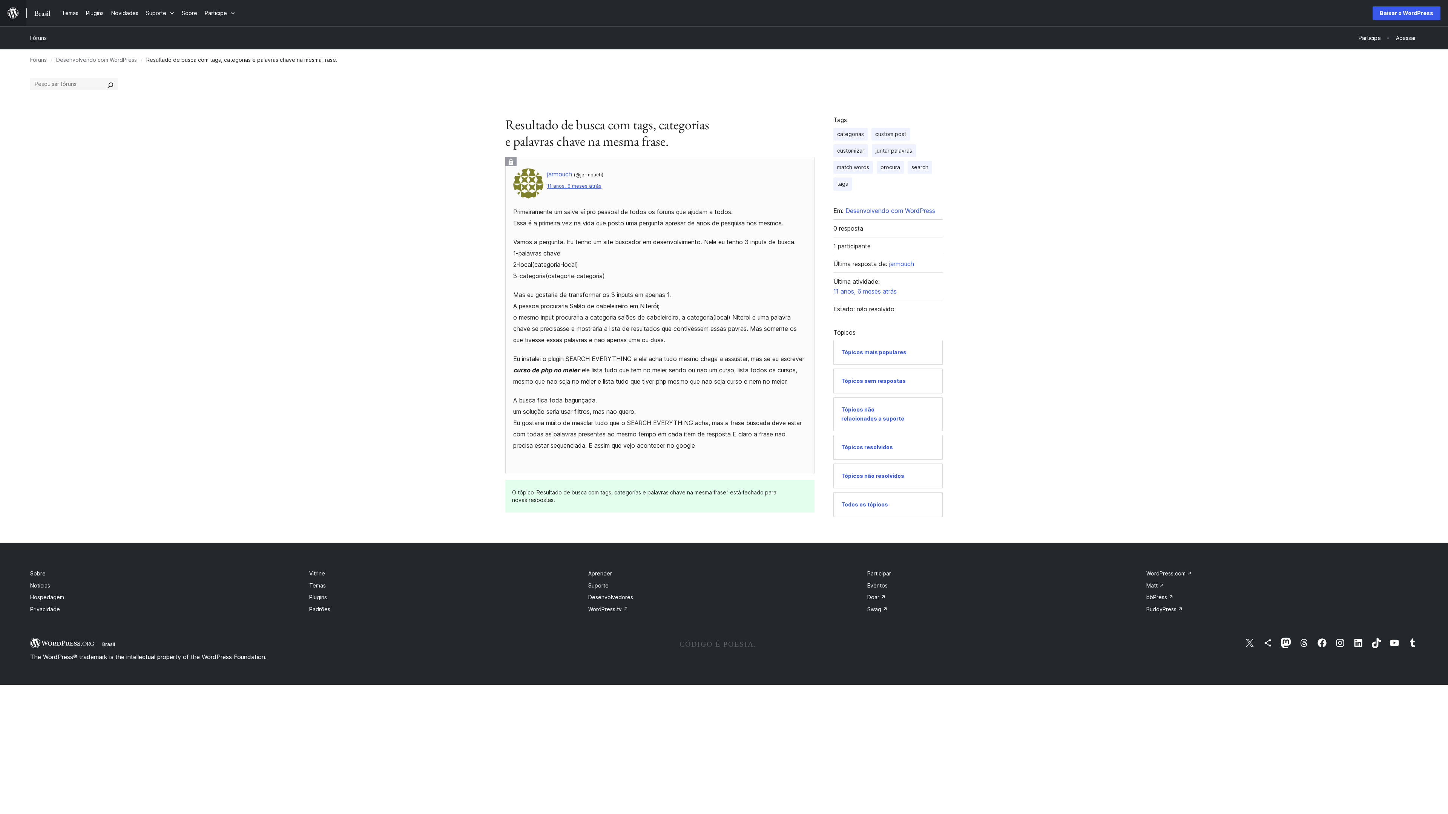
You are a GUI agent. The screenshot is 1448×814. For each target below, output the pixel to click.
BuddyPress (1164, 609)
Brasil (108, 644)
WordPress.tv (608, 609)
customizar (850, 150)
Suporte (598, 585)
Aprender (600, 573)
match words (853, 167)
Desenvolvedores (610, 597)
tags (842, 184)
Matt (1155, 585)
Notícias (40, 585)
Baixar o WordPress (1406, 13)
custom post (890, 134)
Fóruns (38, 38)
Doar (876, 597)
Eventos (877, 585)
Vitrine (317, 573)
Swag (877, 609)
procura (890, 167)
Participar (879, 573)
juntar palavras (894, 150)
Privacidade (45, 609)
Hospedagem (47, 597)
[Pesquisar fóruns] (110, 84)
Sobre (38, 573)
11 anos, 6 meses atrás (574, 186)
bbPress (1159, 597)
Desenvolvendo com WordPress (96, 60)
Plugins (318, 597)
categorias (850, 134)
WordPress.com (1169, 573)
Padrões (319, 609)
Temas (317, 585)
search (919, 167)
